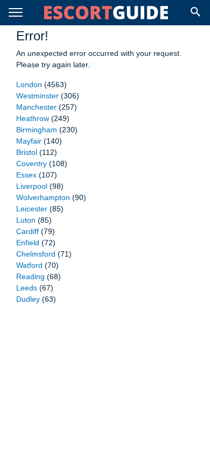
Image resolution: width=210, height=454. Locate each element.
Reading (30, 276)
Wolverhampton (43, 197)
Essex (26, 175)
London (29, 84)
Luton (26, 220)
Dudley (28, 299)
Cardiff (27, 231)
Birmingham (36, 129)
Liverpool (31, 186)
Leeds (26, 287)
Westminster (37, 95)
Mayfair (28, 141)
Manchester (36, 107)
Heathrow (32, 118)
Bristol (26, 152)
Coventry (31, 163)
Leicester (31, 208)
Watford (29, 265)
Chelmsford (35, 254)
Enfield (27, 242)
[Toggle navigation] (15, 12)
